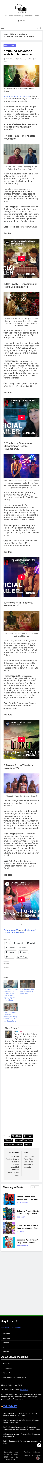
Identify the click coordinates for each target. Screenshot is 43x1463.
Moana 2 (8, 1140)
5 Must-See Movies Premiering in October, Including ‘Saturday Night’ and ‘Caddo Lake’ (10, 1016)
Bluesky (6, 1352)
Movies (12, 46)
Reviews (25, 1231)
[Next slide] (37, 1186)
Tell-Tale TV (10, 1406)
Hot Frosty (28, 1136)
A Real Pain (16, 1136)
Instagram (6, 1338)
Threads (6, 1343)
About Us (6, 1364)
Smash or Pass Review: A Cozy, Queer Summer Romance (27, 1228)
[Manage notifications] (38, 1458)
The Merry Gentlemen (13, 1144)
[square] (21, 20)
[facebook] (18, 20)
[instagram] (24, 20)
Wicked (28, 1144)
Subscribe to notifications (11, 1327)
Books (19, 1203)
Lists (6, 46)
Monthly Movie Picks (24, 1140)
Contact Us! (7, 1368)
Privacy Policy (8, 1373)
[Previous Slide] (33, 1186)
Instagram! (30, 930)
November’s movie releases (17, 96)
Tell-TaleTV (24, 1390)
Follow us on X (11, 930)
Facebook (6, 1334)
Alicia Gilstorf (10, 59)
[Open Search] (36, 27)
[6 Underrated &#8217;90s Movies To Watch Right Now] (27, 984)
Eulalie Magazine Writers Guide (14, 1377)
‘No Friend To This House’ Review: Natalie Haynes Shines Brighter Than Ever (27, 1242)
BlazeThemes (10, 1459)
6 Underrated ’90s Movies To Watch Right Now (27, 991)
